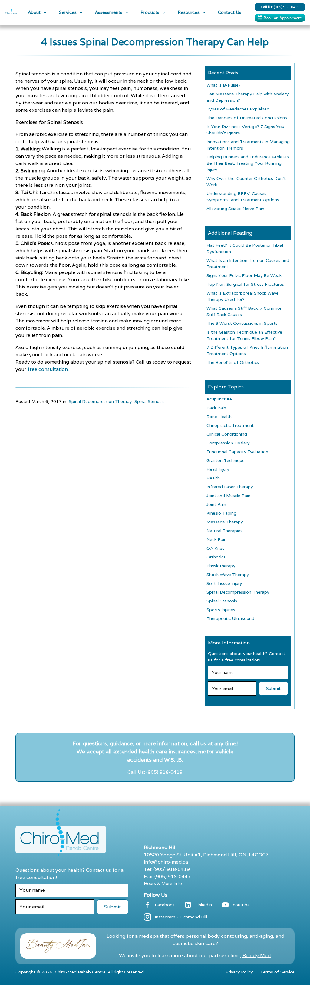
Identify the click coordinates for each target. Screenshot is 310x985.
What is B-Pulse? (223, 85)
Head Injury (217, 469)
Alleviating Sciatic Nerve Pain (235, 208)
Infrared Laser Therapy (229, 486)
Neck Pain (216, 539)
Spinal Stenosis (149, 401)
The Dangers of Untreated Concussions (246, 117)
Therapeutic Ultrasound (230, 618)
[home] (11, 12)
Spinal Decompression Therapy (100, 401)
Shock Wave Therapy (227, 574)
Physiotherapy (220, 565)
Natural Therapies (224, 530)
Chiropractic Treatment (230, 425)
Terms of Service (277, 972)
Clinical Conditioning (226, 434)
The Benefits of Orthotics (232, 362)
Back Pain (216, 407)
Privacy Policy (239, 972)
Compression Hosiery (227, 443)
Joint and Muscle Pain (228, 495)
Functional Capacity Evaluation (237, 451)
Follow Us (155, 895)
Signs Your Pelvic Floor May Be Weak (244, 275)
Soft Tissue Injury (224, 583)
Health (213, 478)
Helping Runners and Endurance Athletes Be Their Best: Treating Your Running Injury (247, 163)
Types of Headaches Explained (237, 109)
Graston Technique (225, 460)
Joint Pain (216, 504)
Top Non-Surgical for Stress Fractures (245, 284)
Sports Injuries (220, 609)
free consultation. (48, 369)
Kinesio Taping (221, 513)
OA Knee (215, 548)
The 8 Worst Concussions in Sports (242, 323)
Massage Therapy (224, 522)
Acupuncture (219, 399)
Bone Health (219, 416)
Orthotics (216, 557)
